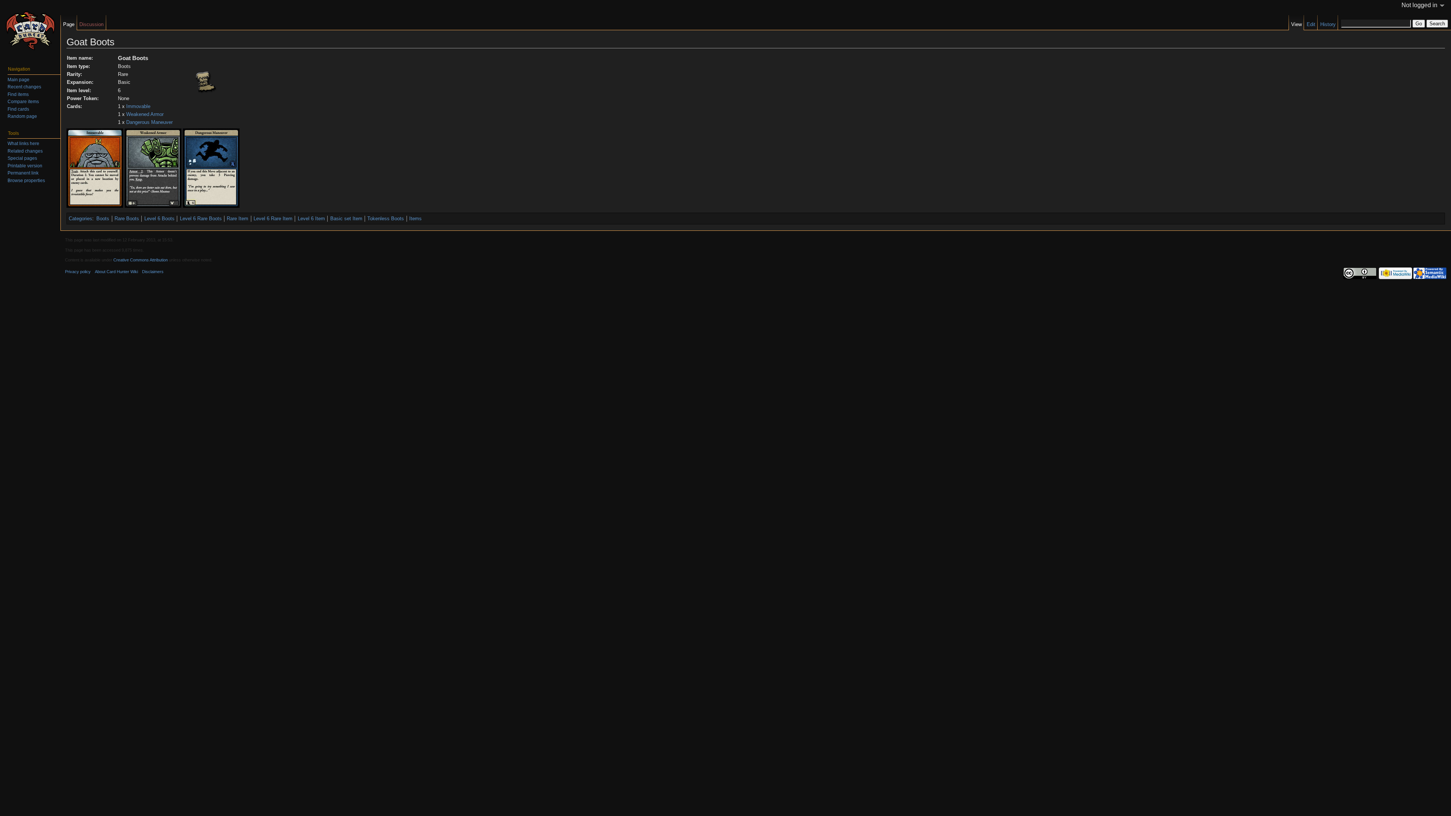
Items (415, 218)
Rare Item (237, 218)
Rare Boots (126, 218)
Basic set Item (346, 218)
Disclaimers (153, 271)
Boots (102, 218)
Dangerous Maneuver (149, 122)
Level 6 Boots (159, 218)
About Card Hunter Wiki (116, 271)
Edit (1311, 24)
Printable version (25, 165)
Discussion (91, 24)
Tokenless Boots (385, 218)
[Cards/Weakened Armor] (153, 167)
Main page (18, 79)
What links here (23, 143)
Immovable (138, 106)
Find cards (18, 109)
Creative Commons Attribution (140, 260)
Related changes (25, 151)
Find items (18, 94)
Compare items (23, 101)
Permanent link (23, 173)
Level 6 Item (311, 218)
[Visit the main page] (30, 30)
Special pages (22, 158)
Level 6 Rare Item (273, 218)
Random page (22, 116)
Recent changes (24, 87)
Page (68, 24)
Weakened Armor (145, 114)
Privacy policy (78, 271)
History (1328, 24)
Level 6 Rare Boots (201, 218)
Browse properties (26, 180)
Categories (80, 218)
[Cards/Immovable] (95, 167)
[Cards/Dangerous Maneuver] (211, 167)
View (1296, 24)
